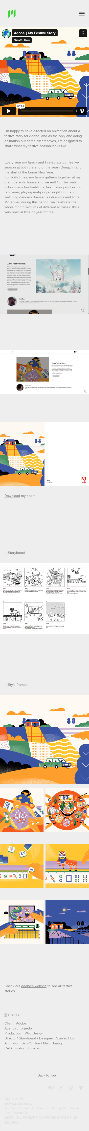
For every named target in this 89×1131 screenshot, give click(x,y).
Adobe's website (33, 986)
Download (12, 496)
